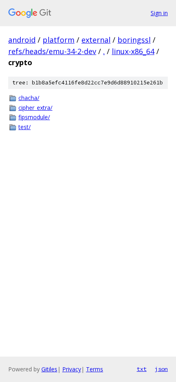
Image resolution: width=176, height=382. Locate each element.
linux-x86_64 (133, 51)
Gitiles (49, 369)
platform (58, 40)
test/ (24, 127)
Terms (94, 369)
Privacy (71, 369)
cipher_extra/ (35, 107)
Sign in (159, 13)
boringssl (134, 40)
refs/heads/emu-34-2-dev (52, 51)
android (22, 40)
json (161, 369)
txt (142, 369)
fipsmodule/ (34, 117)
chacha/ (28, 98)
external (96, 40)
